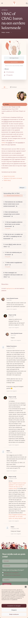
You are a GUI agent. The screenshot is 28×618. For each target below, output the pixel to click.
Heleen (8, 450)
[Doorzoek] (27, 3)
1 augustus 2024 (11, 348)
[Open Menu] (2, 3)
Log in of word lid (14, 62)
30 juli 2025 (9, 452)
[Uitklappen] (3, 222)
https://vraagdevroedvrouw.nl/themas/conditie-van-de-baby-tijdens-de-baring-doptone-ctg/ (17, 516)
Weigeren (14, 610)
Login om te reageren (12, 309)
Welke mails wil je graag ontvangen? (13, 570)
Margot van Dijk (12, 315)
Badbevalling (7, 180)
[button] (25, 587)
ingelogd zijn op (10, 288)
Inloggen (7, 104)
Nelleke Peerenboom (12, 346)
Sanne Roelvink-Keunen (12, 298)
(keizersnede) (9, 176)
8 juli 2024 (13, 335)
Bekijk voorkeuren (14, 614)
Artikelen (5, 10)
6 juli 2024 (11, 316)
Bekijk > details (6, 32)
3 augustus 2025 (13, 478)
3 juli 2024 (9, 300)
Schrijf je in (7, 584)
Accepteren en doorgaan (14, 606)
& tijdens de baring (12, 178)
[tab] (5, 87)
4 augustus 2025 (15, 528)
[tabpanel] (14, 135)
